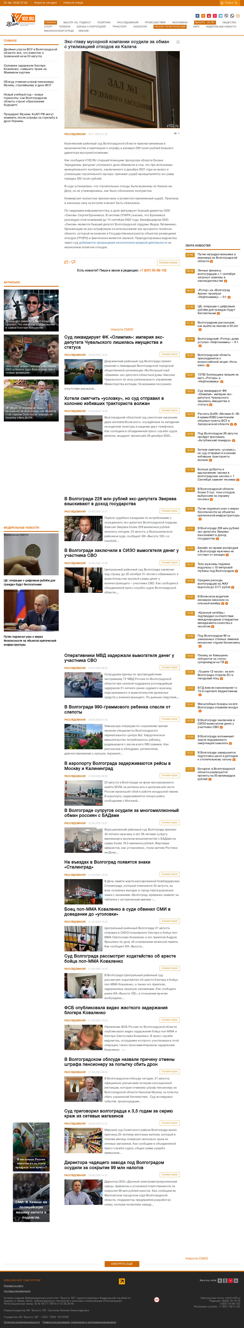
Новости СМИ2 (122, 329)
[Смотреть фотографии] (211, 261)
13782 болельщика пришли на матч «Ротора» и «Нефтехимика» (218, 378)
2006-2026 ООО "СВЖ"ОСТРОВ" (22, 1280)
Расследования (75, 134)
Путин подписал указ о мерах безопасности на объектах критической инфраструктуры (219, 512)
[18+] (238, 16)
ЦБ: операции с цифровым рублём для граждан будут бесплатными (216, 310)
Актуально (12, 282)
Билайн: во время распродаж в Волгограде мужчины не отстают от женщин (218, 551)
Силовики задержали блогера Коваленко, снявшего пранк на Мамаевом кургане (25, 69)
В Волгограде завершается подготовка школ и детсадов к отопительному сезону (218, 756)
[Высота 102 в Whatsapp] (232, 16)
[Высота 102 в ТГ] (221, 16)
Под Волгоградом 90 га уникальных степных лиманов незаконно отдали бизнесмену (219, 639)
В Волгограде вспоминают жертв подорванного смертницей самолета (216, 740)
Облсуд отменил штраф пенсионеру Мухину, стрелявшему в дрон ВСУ (29, 84)
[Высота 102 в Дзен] (215, 16)
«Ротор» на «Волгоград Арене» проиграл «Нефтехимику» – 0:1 (214, 293)
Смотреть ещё (122, 1264)
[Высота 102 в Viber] (226, 16)
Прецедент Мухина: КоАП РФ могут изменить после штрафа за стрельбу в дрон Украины (31, 118)
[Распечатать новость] (178, 41)
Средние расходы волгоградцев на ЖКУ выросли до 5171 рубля (214, 584)
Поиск (229, 3)
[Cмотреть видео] (235, 424)
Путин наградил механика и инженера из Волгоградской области (217, 258)
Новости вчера (73, 3)
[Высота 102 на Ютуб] (209, 16)
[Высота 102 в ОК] (203, 16)
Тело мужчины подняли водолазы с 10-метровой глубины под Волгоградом (216, 567)
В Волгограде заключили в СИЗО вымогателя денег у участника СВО (216, 724)
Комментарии (168, 263)
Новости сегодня (45, 3)
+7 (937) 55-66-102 (153, 270)
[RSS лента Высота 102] (236, 1280)
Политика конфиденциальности (22, 1322)
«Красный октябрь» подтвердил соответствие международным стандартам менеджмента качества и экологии (218, 619)
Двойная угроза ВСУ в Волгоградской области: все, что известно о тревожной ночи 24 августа (30, 53)
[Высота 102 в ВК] (198, 16)
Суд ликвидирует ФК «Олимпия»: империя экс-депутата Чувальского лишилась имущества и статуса (215, 398)
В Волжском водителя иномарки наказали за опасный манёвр (213, 600)
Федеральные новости (21, 528)
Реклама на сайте (13, 1286)
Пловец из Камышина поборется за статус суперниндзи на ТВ (213, 659)
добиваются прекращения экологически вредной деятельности (123, 243)
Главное (10, 41)
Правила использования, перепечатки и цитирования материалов (79, 1322)
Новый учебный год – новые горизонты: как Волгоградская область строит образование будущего (25, 99)
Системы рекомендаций (17, 1291)
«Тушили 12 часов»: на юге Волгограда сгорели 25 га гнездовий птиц (216, 675)
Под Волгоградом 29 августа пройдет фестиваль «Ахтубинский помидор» (218, 437)
